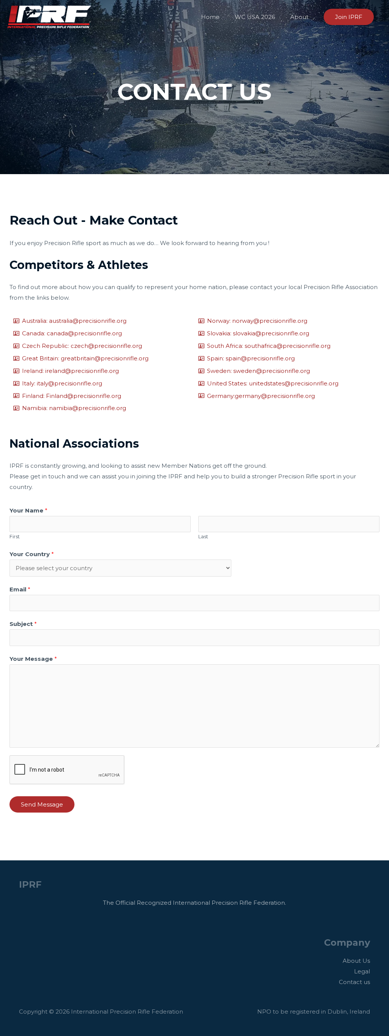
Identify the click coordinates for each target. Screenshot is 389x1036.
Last (203, 536)
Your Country (31, 554)
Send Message (42, 804)
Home (210, 16)
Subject (23, 623)
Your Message (33, 658)
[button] (349, 17)
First (14, 536)
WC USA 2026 (255, 16)
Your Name (28, 510)
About (299, 16)
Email (19, 589)
